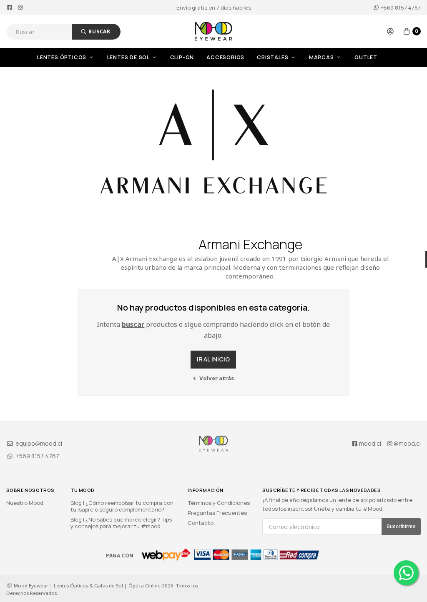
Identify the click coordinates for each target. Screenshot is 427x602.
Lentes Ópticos (62, 57)
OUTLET (365, 57)
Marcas (322, 57)
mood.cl (370, 443)
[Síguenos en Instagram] (20, 7)
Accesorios (225, 57)
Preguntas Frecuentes (217, 513)
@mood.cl (407, 443)
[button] (390, 31)
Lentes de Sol (129, 57)
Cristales (273, 57)
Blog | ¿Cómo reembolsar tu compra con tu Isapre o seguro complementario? (121, 506)
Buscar (99, 31)
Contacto (201, 523)
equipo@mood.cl (38, 443)
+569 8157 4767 (400, 7)
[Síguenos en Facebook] (9, 7)
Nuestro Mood (24, 503)
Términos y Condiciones (219, 503)
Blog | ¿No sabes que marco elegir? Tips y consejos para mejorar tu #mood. (121, 523)
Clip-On (182, 57)
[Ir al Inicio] (213, 31)
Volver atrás (216, 378)
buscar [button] (133, 324)
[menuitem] (72, 57)
